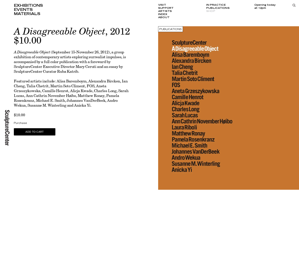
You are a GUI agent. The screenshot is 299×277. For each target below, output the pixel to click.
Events (23, 10)
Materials (27, 14)
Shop (210, 11)
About (164, 17)
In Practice (216, 5)
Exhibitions (28, 5)
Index (162, 14)
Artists (165, 11)
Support (166, 8)
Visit (162, 5)
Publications (218, 8)
